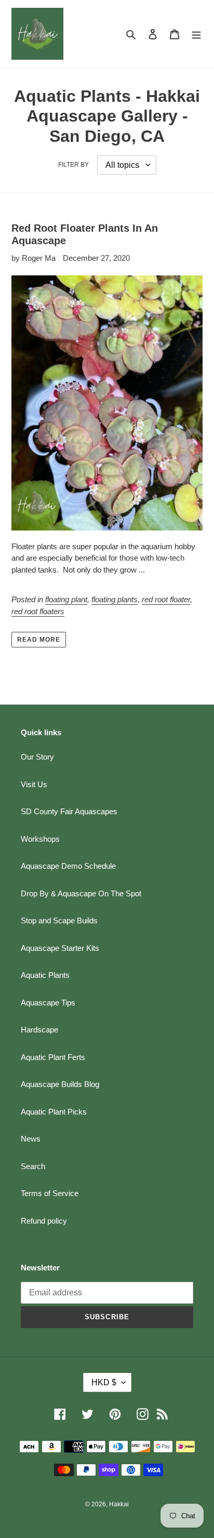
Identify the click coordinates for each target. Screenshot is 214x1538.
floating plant (66, 599)
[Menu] (196, 34)
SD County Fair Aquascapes (69, 811)
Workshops (40, 838)
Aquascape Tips (48, 1002)
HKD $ (103, 1382)
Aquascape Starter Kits (60, 948)
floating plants (114, 599)
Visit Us (34, 784)
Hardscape (39, 1029)
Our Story (37, 756)
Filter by (73, 164)
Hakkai (119, 1504)
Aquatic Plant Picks (54, 1111)
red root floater (166, 599)
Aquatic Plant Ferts (53, 1057)
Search (33, 1166)
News (31, 1138)
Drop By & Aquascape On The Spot (81, 893)
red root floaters (37, 611)
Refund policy (44, 1220)
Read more (38, 639)
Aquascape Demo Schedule (68, 865)
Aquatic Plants (45, 975)
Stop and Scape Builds (59, 920)
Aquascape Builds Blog (60, 1084)
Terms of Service (49, 1193)
